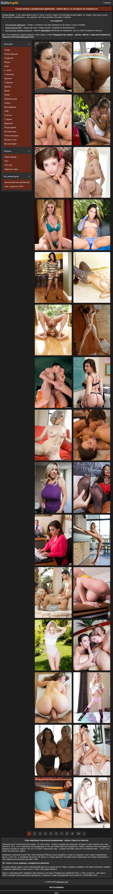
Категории (8, 44)
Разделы (7, 151)
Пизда (7, 50)
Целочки (8, 78)
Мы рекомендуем (11, 176)
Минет (7, 91)
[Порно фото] (11, 2)
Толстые (8, 115)
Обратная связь (11, 169)
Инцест (7, 62)
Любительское (10, 99)
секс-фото (45, 30)
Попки (7, 95)
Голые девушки (11, 54)
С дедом (8, 119)
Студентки (8, 58)
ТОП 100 (8, 165)
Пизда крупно (10, 127)
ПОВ (6, 111)
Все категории (10, 144)
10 (78, 834)
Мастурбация (10, 107)
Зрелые (7, 87)
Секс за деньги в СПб (13, 186)
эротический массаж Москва (16, 182)
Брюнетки (8, 123)
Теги (6, 161)
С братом (8, 83)
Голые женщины (11, 136)
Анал (6, 66)
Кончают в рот (10, 140)
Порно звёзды (10, 157)
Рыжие (7, 103)
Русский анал (10, 132)
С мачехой (9, 74)
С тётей (7, 70)
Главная (107, 3)
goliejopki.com (62, 882)
